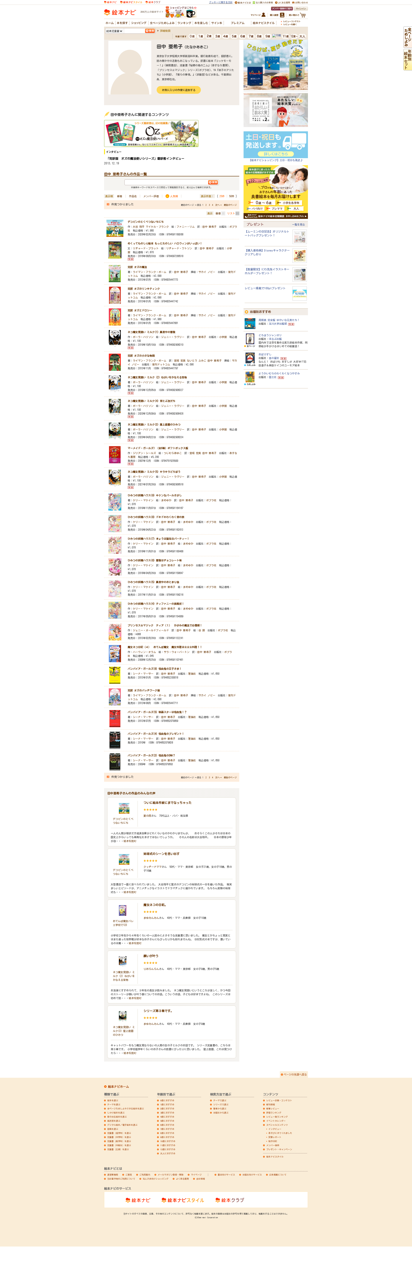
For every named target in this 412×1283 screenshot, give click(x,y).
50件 (231, 196)
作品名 (133, 196)
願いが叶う (151, 955)
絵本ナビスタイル (274, 1157)
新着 (119, 196)
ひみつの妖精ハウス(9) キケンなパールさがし (155, 495)
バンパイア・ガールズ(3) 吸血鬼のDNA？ (151, 755)
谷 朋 (201, 630)
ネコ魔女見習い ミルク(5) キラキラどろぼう (154, 471)
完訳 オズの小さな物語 (141, 355)
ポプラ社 (211, 500)
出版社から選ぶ (220, 1113)
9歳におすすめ (167, 1137)
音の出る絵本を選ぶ (117, 1117)
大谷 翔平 (138, 226)
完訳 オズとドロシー (140, 310)
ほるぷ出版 (275, 339)
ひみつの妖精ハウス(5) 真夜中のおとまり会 (153, 582)
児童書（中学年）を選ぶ (119, 1137)
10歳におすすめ (167, 1141)
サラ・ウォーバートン (176, 652)
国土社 (273, 377)
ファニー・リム (186, 226)
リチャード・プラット (146, 248)
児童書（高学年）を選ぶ (119, 1141)
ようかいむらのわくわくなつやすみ (279, 373)
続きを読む (130, 841)
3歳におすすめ (167, 1113)
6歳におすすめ (167, 1125)
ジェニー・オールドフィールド (151, 630)
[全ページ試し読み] (407, 45)
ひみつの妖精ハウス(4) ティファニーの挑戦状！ (156, 603)
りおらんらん (151, 969)
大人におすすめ (167, 1153)
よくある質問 (182, 1179)
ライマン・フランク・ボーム (149, 272)
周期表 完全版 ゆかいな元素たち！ (279, 320)
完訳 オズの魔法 (137, 267)
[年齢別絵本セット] (407, 68)
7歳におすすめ (167, 1129)
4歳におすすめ (167, 1117)
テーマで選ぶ (219, 1100)
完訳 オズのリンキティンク (144, 288)
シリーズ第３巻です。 (159, 1010)
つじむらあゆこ (173, 453)
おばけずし (265, 354)
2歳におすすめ (167, 1108)
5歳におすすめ (167, 1121)
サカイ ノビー (206, 272)
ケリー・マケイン (143, 500)
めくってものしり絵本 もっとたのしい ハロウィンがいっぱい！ (165, 243)
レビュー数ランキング (277, 1117)
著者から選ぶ (219, 1108)
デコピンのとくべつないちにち (146, 221)
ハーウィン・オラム (144, 652)
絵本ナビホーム (118, 1086)
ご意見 (129, 1175)
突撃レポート (274, 1137)
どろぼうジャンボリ (270, 335)
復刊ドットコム (161, 364)
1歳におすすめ (167, 1104)
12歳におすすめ (167, 1149)
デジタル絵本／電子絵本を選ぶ (122, 1125)
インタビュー (274, 1129)
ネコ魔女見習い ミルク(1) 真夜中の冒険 (151, 332)
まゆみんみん (151, 917)
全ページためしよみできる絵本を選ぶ (125, 1108)
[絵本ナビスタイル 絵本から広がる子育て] (131, 1)
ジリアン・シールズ (144, 453)
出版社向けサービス (252, 1175)
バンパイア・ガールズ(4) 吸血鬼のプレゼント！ (156, 733)
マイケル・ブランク (157, 226)
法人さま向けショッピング (155, 1179)
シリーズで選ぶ (220, 1104)
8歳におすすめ (167, 1133)
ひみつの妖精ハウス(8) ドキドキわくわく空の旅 (156, 517)
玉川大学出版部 (278, 323)
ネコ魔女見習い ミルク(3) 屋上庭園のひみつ (154, 424)
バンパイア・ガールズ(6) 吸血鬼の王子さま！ (155, 668)
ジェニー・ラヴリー (172, 337)
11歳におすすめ (167, 1145)
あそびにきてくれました (280, 1133)
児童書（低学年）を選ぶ (119, 1133)
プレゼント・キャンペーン (279, 1149)
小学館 (223, 337)
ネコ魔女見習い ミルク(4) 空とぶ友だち (151, 401)
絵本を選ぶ (112, 1100)
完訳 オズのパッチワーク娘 (144, 690)
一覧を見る (298, 224)
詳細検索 (165, 30)
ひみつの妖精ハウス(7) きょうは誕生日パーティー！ (158, 538)
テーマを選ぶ (113, 1104)
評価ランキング (273, 1113)
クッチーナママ (153, 866)
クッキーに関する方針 (221, 2)
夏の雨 (147, 815)
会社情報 (200, 1179)
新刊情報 (270, 1104)
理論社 (192, 673)
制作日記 (272, 1141)
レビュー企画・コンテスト (279, 1100)
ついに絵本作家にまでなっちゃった (168, 802)
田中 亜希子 (209, 226)
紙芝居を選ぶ (113, 1121)
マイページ (196, 1175)
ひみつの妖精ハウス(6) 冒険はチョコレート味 (155, 560)
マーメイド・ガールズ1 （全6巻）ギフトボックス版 (158, 448)
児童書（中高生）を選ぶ (119, 1145)
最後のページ (230, 205)
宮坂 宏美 (180, 360)
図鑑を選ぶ (112, 1129)
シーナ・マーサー (143, 673)
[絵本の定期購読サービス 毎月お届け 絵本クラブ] (152, 1)
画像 (218, 213)
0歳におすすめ (167, 1100)
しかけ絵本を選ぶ (115, 1113)
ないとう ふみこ (196, 360)
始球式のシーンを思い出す (162, 853)
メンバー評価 (151, 196)
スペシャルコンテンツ (277, 1125)
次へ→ (218, 205)
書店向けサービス (226, 1175)
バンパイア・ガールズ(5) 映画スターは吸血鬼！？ (157, 712)
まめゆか (166, 500)
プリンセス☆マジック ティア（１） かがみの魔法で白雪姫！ (165, 625)
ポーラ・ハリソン (143, 337)
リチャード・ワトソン (179, 248)
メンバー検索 (272, 1145)
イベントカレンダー (276, 1121)
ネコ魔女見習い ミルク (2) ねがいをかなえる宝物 (157, 377)
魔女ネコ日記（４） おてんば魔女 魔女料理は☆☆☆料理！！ (165, 647)
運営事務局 (112, 1175)
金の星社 (274, 358)
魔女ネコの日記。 (156, 904)
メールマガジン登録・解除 (170, 1175)
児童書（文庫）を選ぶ (118, 1149)
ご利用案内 (144, 1175)
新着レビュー (272, 1108)
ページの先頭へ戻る (295, 1074)
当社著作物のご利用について (121, 1179)
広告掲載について (277, 1175)
